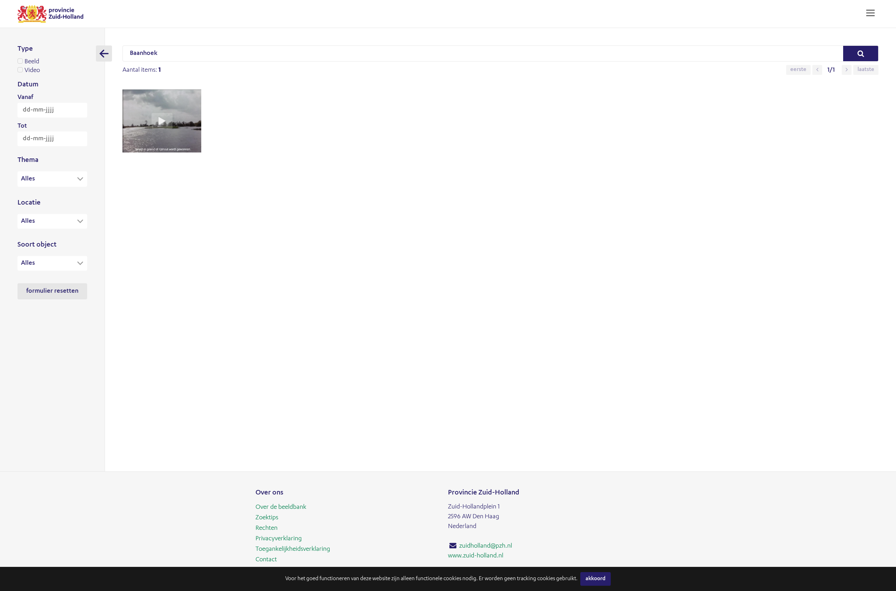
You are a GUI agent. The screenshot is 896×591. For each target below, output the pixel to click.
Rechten (266, 528)
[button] (817, 70)
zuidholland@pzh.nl (485, 546)
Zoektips (266, 517)
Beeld (31, 61)
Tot (22, 126)
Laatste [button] (866, 70)
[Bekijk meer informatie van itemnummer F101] (161, 151)
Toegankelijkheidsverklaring (292, 549)
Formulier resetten (52, 291)
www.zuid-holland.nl (475, 556)
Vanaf (25, 97)
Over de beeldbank (280, 507)
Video (32, 70)
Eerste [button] (798, 70)
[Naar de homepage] (53, 14)
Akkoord (596, 579)
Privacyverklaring (278, 538)
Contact (266, 559)
